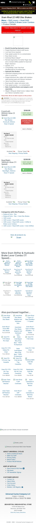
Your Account (11, 483)
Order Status (11, 485)
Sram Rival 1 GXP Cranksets (18, 392)
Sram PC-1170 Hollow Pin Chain (6, 350)
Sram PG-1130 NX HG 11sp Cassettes (18, 371)
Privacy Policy (11, 457)
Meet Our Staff (11, 455)
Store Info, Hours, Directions (18, 512)
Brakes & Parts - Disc (10, 214)
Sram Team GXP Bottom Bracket (6, 392)
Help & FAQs (11, 481)
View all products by (18, 235)
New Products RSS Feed (15, 468)
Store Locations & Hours (14, 453)
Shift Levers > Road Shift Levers (13, 220)
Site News (10, 470)
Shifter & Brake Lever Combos (21, 22)
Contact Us (10, 479)
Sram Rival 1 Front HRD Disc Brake (6, 328)
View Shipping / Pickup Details (18, 153)
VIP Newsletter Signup (14, 472)
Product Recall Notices (14, 461)
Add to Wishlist (27, 129)
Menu (3, 20)
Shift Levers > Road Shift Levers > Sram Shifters (18, 226)
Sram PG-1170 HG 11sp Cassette (6, 371)
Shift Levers (13, 20)
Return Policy (11, 459)
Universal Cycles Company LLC (18, 494)
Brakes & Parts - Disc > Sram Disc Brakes (16, 216)
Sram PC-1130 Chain (30, 349)
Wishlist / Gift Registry (14, 487)
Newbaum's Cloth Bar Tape (30, 371)
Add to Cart (28, 170)
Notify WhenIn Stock (28, 122)
